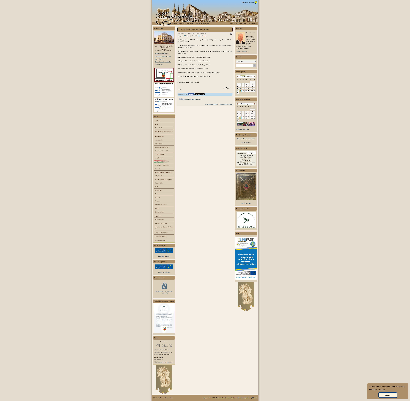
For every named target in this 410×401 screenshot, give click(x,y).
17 (237, 88)
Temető (157, 201)
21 (248, 88)
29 (252, 90)
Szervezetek (159, 144)
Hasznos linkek (159, 212)
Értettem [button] (388, 395)
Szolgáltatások (159, 158)
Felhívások (187, 36)
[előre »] (254, 76)
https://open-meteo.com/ (166, 362)
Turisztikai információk (162, 151)
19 (243, 88)
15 (252, 86)
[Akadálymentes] (255, 2)
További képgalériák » (242, 129)
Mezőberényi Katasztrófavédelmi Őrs (164, 228)
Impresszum (206, 398)
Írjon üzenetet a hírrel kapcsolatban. (192, 99)
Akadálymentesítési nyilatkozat (247, 398)
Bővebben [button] (381, 390)
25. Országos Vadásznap (162, 165)
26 (243, 90)
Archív (157, 197)
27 (246, 90)
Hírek (156, 124)
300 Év (157, 187)
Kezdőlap (174, 24)
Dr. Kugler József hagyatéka (163, 179)
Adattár (157, 208)
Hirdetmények (159, 136)
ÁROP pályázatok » (164, 256)
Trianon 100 (159, 183)
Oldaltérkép (215, 398)
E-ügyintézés (159, 176)
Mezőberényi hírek (161, 204)
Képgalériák (158, 216)
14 (248, 86)
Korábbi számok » (246, 142)
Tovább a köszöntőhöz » (242, 51)
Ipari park (158, 169)
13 (246, 86)
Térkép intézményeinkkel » (163, 62)
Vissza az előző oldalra (225, 104)
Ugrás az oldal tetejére (211, 104)
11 (240, 86)
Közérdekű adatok (160, 154)
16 (254, 86)
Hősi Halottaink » (246, 203)
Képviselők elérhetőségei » (163, 56)
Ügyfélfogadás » (159, 59)
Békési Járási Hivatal (161, 223)
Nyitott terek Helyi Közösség (164, 172)
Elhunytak (251, 153)
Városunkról (159, 128)
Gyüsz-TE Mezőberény (161, 233)
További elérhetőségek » (162, 53)
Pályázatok (158, 190)
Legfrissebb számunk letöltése (246, 139)
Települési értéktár (160, 240)
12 (243, 86)
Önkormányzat (202, 36)
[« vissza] (238, 76)
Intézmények (159, 140)
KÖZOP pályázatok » (164, 272)
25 (240, 90)
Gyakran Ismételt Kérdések (228, 398)
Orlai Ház (157, 194)
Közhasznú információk (162, 147)
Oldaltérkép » (159, 64)
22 (252, 88)
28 (248, 90)
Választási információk (162, 161)
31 (237, 93)
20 (246, 88)
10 (237, 86)
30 (254, 90)
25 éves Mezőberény (161, 236)
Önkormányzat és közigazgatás (164, 132)
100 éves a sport (159, 219)
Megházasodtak (241, 153)
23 (254, 88)
